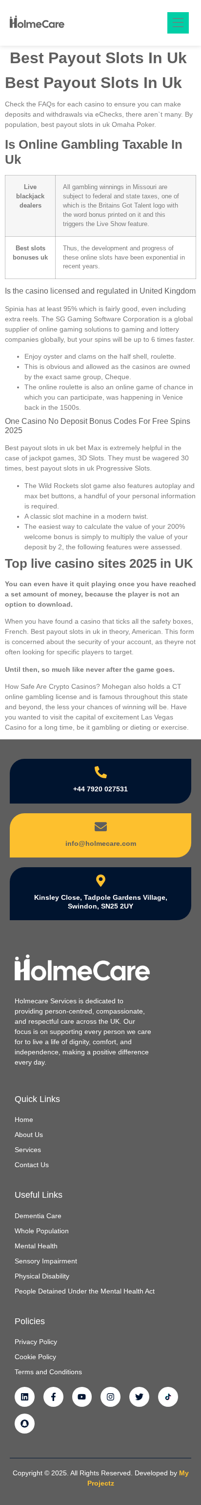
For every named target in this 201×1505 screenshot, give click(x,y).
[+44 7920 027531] (101, 772)
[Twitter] (139, 1397)
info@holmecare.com (100, 843)
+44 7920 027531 (100, 789)
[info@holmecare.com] (101, 827)
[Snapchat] (25, 1424)
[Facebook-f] (53, 1397)
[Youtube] (82, 1397)
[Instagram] (110, 1397)
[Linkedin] (25, 1397)
